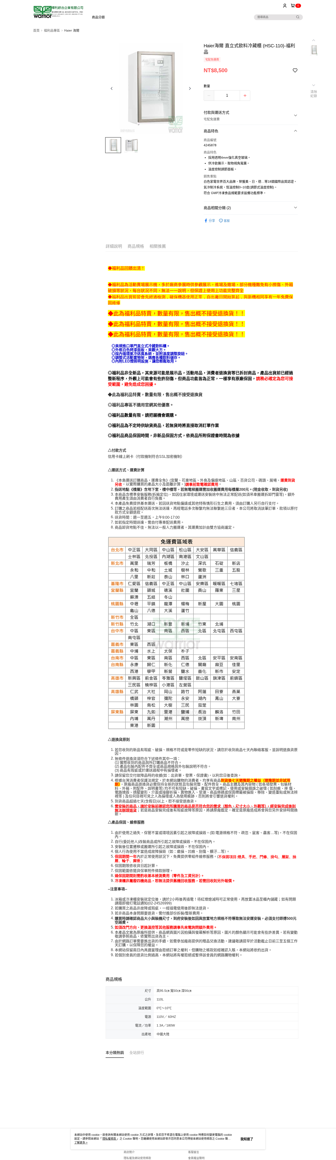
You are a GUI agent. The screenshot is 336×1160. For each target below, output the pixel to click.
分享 (212, 220)
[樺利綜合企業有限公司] (58, 12)
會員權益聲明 (196, 1158)
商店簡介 (129, 1152)
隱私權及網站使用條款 (137, 1158)
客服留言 (193, 1152)
